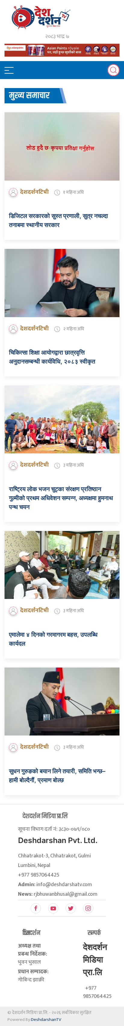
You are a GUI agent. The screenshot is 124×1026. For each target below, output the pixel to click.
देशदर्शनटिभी (34, 192)
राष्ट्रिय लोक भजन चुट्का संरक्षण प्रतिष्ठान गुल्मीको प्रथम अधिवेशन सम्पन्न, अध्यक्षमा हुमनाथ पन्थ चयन (61, 498)
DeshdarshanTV (46, 1019)
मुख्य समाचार (29, 95)
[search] (113, 70)
